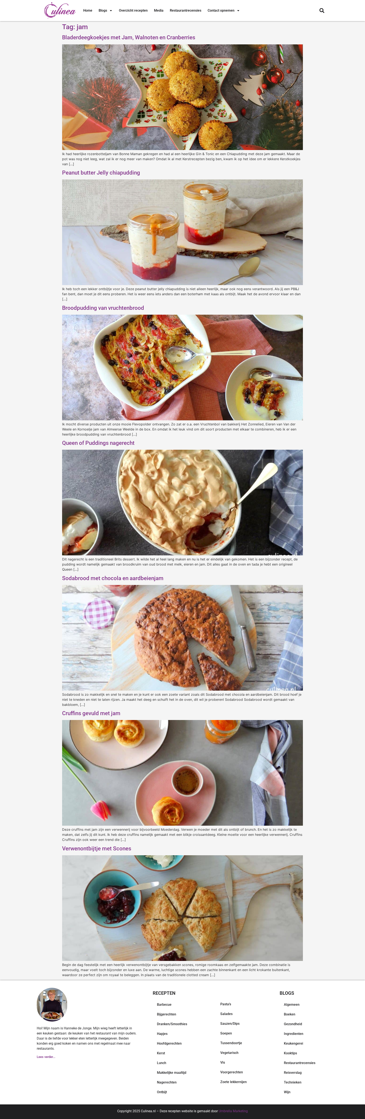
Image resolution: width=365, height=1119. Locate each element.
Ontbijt (162, 1092)
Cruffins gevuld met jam (91, 713)
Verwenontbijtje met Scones (96, 848)
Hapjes (162, 1034)
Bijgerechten (166, 1014)
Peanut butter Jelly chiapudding (101, 172)
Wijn (287, 1092)
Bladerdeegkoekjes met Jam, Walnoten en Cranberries (128, 37)
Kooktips (290, 1053)
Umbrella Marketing (233, 1111)
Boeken (289, 1014)
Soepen (226, 1033)
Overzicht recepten (133, 10)
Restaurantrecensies (185, 10)
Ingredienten (293, 1034)
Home (87, 10)
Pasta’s (225, 1004)
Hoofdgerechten (169, 1043)
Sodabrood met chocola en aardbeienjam (112, 578)
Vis (222, 1062)
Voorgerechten (231, 1072)
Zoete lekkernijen (233, 1082)
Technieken (292, 1082)
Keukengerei (293, 1043)
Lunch (161, 1063)
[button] (322, 10)
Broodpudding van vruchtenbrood (103, 308)
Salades (226, 1014)
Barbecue (164, 1005)
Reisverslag (293, 1073)
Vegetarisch (229, 1053)
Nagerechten (167, 1082)
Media (158, 10)
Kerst (161, 1053)
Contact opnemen (221, 10)
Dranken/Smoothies (172, 1024)
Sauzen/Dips (230, 1024)
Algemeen (292, 1005)
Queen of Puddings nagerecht (98, 443)
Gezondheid (293, 1024)
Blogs (103, 10)
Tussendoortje (231, 1043)
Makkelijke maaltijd (171, 1073)
